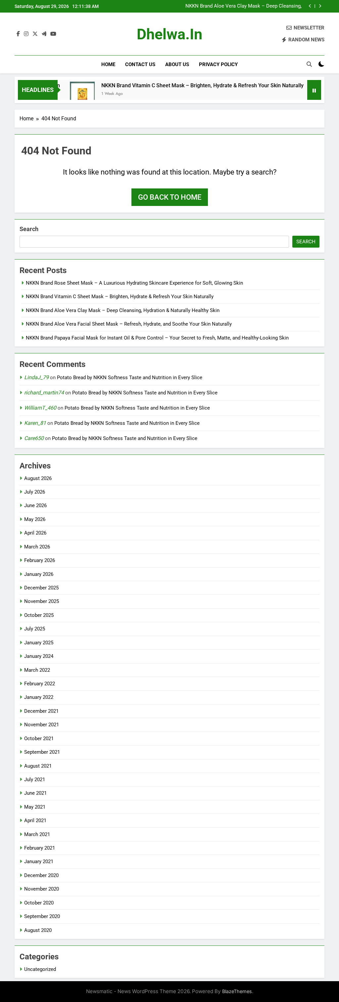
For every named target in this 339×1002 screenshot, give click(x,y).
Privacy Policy (218, 64)
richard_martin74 (44, 392)
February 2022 (39, 684)
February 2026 (39, 560)
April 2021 (35, 820)
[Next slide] (319, 6)
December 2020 (41, 875)
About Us (177, 64)
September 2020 (42, 916)
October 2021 (39, 738)
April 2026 (35, 533)
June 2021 (35, 793)
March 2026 (37, 547)
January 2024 (38, 656)
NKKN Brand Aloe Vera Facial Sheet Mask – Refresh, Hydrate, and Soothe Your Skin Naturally (129, 324)
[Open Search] (309, 64)
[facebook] (18, 34)
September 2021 (42, 752)
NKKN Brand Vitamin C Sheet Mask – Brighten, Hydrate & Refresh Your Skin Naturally (189, 85)
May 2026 (34, 519)
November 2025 (41, 601)
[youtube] (53, 34)
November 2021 (41, 725)
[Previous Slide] (310, 6)
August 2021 (38, 766)
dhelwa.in (169, 34)
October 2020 (39, 903)
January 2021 (38, 861)
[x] (35, 34)
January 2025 (38, 643)
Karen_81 (35, 423)
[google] (44, 34)
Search (29, 228)
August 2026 (38, 478)
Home (108, 64)
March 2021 (37, 834)
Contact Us (140, 64)
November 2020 (41, 889)
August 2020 (38, 930)
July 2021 (34, 779)
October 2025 (39, 615)
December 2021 (41, 711)
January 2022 (38, 697)
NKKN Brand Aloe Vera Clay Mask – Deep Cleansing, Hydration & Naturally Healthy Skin (243, 6)
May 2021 (34, 807)
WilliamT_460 (40, 408)
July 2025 (34, 629)
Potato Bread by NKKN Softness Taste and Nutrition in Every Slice (129, 378)
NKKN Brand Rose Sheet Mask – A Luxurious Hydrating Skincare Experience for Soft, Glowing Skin (134, 283)
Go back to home (169, 197)
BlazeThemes (237, 991)
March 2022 (37, 670)
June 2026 (35, 505)
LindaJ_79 (36, 377)
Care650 (34, 438)
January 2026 (38, 574)
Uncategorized (40, 969)
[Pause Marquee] (314, 90)
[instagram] (26, 34)
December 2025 (41, 588)
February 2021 (39, 848)
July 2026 (34, 492)
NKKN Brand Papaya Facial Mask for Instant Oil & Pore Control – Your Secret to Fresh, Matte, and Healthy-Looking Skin (157, 338)
